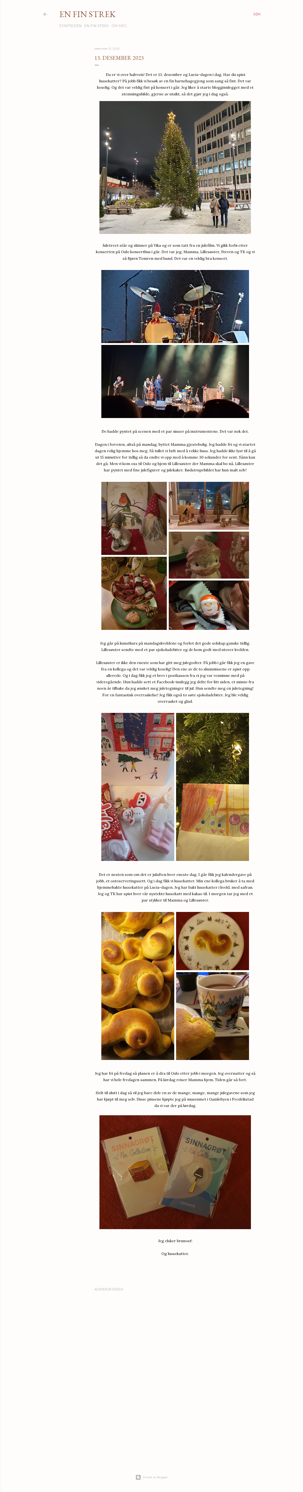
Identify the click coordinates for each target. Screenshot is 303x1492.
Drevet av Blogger (155, 1477)
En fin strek (87, 14)
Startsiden (70, 26)
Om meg (119, 26)
